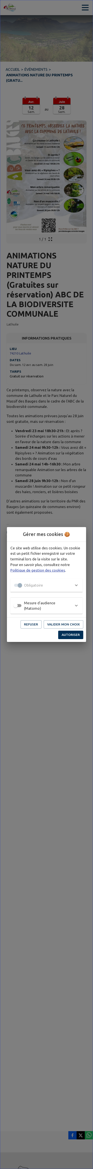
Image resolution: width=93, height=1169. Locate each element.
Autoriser (71, 635)
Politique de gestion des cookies (37, 570)
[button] (46, 585)
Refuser (31, 624)
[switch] (15, 605)
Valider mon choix (63, 624)
